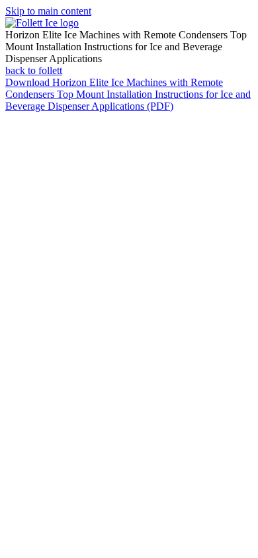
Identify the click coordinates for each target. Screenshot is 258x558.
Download (128, 94)
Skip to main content (48, 11)
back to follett (33, 70)
